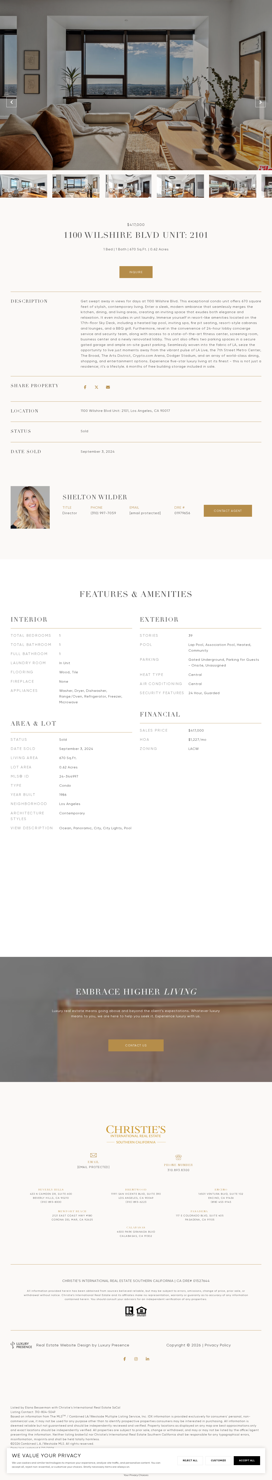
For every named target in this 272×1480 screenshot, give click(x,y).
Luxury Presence (113, 1345)
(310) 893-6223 (136, 1201)
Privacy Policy (218, 1345)
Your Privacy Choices (136, 1475)
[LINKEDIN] (147, 1359)
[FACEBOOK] (124, 1359)
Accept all (247, 1460)
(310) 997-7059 (103, 513)
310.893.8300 (178, 1170)
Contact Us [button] (136, 1045)
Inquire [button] (136, 272)
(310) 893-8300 (51, 1201)
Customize (218, 1460)
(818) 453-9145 (221, 1201)
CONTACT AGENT (228, 510)
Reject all (190, 1460)
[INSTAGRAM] (136, 1359)
